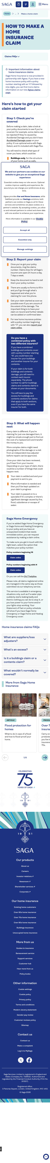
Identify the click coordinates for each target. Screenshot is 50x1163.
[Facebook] (29, 1060)
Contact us (25, 1041)
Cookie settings (25, 989)
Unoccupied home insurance (25, 933)
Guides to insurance (25, 948)
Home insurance (11, 20)
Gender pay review (25, 1015)
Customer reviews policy (25, 1020)
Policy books (25, 974)
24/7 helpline (30, 577)
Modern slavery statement (25, 1010)
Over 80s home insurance (25, 923)
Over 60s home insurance (25, 912)
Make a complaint (25, 1046)
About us (25, 866)
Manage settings (25, 249)
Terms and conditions (25, 1005)
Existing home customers (25, 907)
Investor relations (25, 876)
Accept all (25, 230)
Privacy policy (25, 1000)
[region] (25, 209)
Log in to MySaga (25, 1051)
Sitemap (25, 1025)
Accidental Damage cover (19, 141)
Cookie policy (25, 995)
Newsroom (25, 882)
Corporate (25, 892)
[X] (21, 1060)
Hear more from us (25, 969)
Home (7, 14)
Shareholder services (25, 887)
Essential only (25, 240)
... (15, 14)
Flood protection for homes (18, 727)
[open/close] (45, 639)
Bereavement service (25, 953)
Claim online (15, 558)
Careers (25, 871)
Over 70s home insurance (25, 918)
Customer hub (25, 964)
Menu (44, 4)
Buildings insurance (25, 928)
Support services (25, 959)
